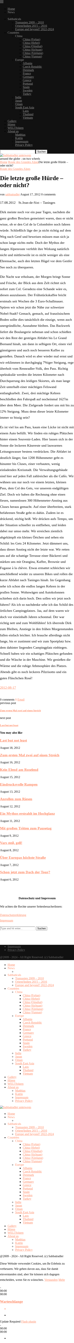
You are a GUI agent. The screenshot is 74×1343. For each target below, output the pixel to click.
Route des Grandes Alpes (23, 162)
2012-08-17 (8, 687)
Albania (27, 63)
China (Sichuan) (32, 49)
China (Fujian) (31, 39)
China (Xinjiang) (33, 53)
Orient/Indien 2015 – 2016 (31, 25)
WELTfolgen (16, 127)
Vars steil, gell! (11, 843)
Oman (19, 104)
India (18, 97)
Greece (27, 80)
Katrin (19, 138)
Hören (11, 124)
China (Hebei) (31, 42)
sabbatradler (12, 194)
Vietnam (28, 117)
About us (13, 131)
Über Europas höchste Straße (23, 858)
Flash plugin (28, 1321)
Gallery (12, 121)
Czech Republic (32, 66)
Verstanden (51, 1279)
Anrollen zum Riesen (16, 799)
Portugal (28, 83)
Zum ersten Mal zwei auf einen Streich (29, 755)
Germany (28, 76)
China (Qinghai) (32, 46)
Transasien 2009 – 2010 (29, 22)
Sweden (27, 90)
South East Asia (24, 107)
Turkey (27, 93)
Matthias (20, 134)
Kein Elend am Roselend (19, 770)
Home (11, 8)
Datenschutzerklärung (13, 915)
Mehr (61, 1279)
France (27, 73)
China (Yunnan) (32, 56)
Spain (26, 87)
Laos (26, 110)
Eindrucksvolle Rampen (19, 784)
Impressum (21, 141)
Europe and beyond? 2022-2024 (34, 29)
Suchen (41, 151)
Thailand (28, 114)
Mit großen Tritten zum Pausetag (26, 828)
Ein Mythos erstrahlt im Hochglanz (27, 814)
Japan (18, 100)
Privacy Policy (24, 144)
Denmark (28, 70)
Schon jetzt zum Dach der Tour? (25, 872)
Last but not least (13, 740)
